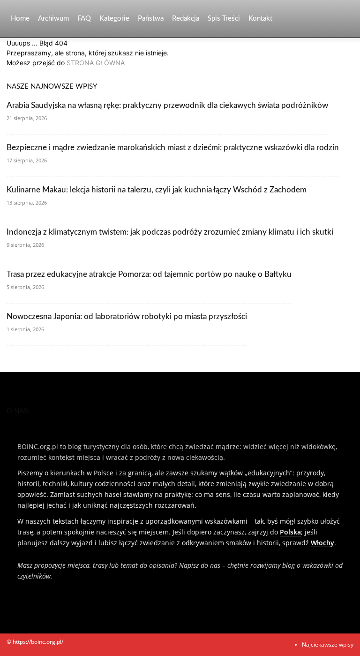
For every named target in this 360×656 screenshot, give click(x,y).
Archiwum (53, 18)
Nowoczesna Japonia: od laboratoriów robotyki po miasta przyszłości (127, 316)
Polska (290, 531)
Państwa (151, 18)
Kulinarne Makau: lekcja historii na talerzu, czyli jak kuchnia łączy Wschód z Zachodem (157, 190)
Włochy (322, 542)
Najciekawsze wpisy (327, 644)
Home (20, 18)
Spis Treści (224, 18)
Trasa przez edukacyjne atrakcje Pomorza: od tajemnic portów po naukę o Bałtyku (149, 274)
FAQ (84, 18)
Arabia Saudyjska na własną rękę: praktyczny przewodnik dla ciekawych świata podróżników (167, 105)
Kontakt (260, 18)
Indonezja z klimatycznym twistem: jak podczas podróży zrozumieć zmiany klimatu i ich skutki (170, 232)
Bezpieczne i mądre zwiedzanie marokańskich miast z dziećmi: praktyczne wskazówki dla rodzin (173, 148)
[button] (342, 19)
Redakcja (185, 18)
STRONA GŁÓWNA (96, 63)
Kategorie (114, 18)
